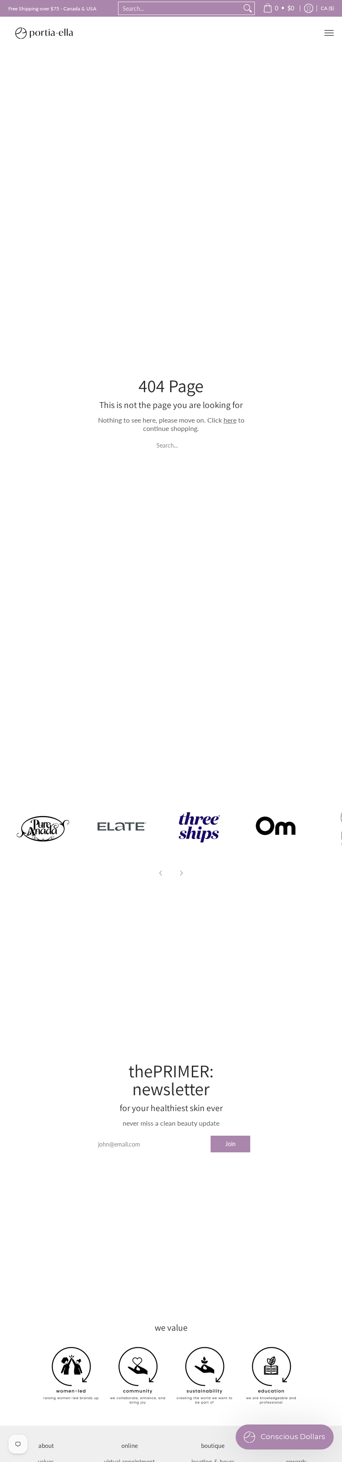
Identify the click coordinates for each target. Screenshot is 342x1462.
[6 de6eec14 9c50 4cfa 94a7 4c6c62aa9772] (43, 826)
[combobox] (179, 8)
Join (230, 1143)
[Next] (181, 873)
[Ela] (121, 826)
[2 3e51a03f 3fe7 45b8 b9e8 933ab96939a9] (199, 826)
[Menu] (329, 33)
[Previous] (161, 873)
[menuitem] (278, 8)
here (230, 420)
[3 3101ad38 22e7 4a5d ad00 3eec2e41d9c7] (277, 826)
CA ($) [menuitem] (327, 8)
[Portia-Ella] (43, 33)
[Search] (247, 8)
